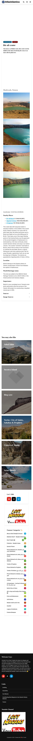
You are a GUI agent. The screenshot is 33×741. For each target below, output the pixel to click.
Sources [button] (6, 293)
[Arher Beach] (16, 477)
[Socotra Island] (16, 377)
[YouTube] (9, 499)
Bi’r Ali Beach (10, 218)
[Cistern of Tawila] (16, 452)
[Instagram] (14, 499)
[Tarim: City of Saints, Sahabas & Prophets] (16, 427)
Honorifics (5, 690)
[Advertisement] (16, 22)
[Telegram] (18, 499)
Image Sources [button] (8, 297)
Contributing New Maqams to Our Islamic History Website (14, 698)
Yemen (4, 702)
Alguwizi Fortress (11, 221)
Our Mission (5, 694)
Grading (4, 687)
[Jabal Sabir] (16, 352)
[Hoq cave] (16, 402)
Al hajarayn (9, 223)
